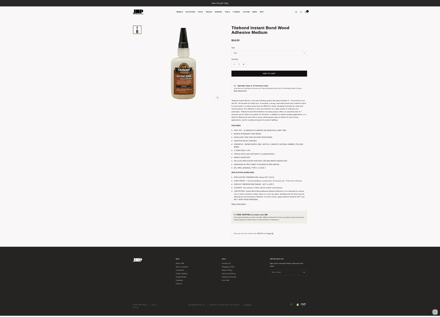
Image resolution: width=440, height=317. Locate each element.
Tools (227, 12)
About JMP (180, 263)
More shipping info (240, 91)
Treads (209, 12)
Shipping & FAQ (228, 267)
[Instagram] (291, 304)
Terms (153, 305)
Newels (179, 12)
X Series (236, 12)
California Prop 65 (229, 277)
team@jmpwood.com (196, 305)
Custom (246, 12)
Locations (248, 305)
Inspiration (180, 270)
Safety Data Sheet (238, 204)
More (226, 3)
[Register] (304, 272)
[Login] (301, 12)
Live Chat (225, 280)
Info (262, 12)
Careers (179, 284)
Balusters (190, 12)
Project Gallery (181, 273)
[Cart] (306, 12)
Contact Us (226, 263)
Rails (200, 12)
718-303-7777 (214, 305)
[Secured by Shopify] (301, 303)
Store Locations (182, 267)
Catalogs (179, 280)
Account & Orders (229, 273)
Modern (218, 12)
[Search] (296, 12)
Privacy (136, 307)
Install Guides (181, 277)
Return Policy (227, 270)
